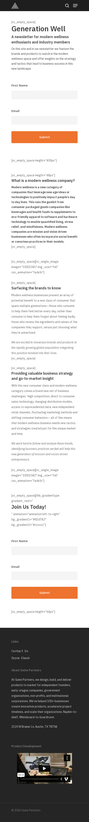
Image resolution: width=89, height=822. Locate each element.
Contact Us (19, 651)
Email (15, 111)
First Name (19, 85)
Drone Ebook (20, 658)
